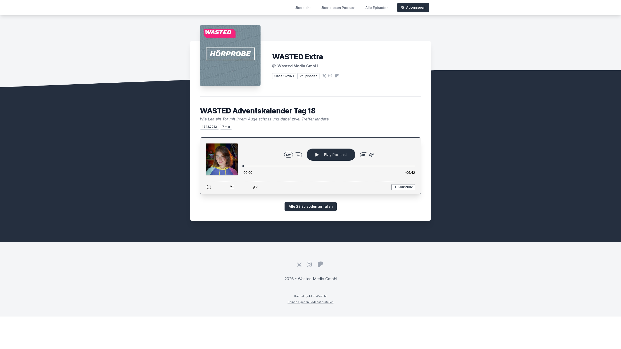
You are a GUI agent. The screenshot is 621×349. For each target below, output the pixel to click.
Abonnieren (415, 7)
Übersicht (302, 8)
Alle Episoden (376, 8)
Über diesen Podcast (338, 8)
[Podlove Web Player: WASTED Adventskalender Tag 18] (310, 166)
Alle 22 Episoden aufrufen (311, 206)
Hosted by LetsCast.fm (310, 296)
